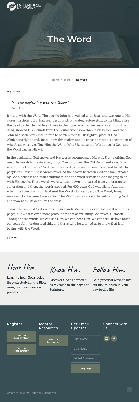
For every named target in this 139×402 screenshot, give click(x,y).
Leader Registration (21, 337)
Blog (14, 237)
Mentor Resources (53, 341)
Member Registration (21, 349)
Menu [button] (126, 5)
